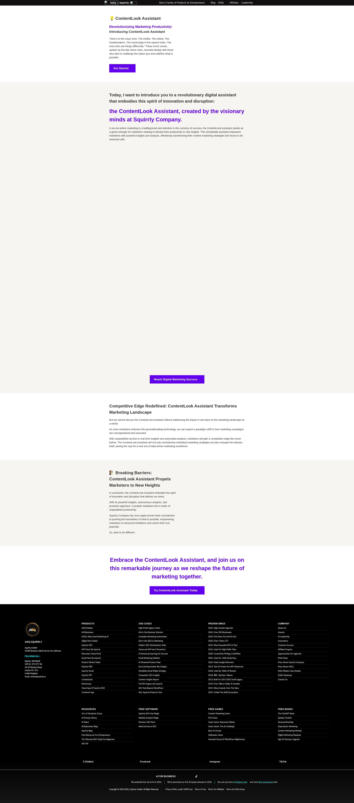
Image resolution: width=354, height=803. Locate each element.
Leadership (247, 2)
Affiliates (234, 2)
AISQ (113, 2)
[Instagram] (188, 776)
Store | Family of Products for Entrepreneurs (182, 2)
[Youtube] (192, 776)
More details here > (32, 656)
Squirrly (124, 2)
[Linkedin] (200, 776)
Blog (213, 2)
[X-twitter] (179, 776)
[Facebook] (184, 776)
